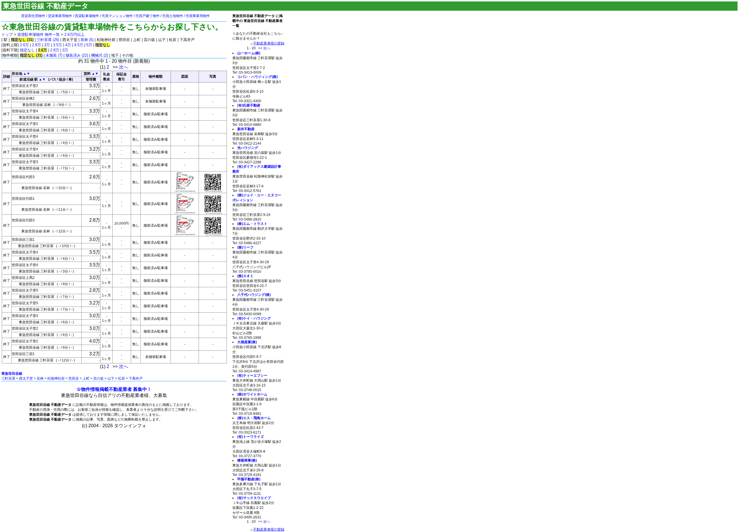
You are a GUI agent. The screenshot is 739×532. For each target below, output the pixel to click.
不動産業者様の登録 (268, 43)
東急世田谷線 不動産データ (46, 6)
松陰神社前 (56, 378)
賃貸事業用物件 (60, 16)
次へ (123, 67)
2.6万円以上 (74, 34)
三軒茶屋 (8, 378)
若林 (40, 378)
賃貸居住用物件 (33, 16)
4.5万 (78, 45)
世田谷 (73, 378)
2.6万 (24, 45)
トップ (7, 34)
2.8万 (36, 45)
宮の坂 (98, 378)
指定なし (27, 50)
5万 (89, 45)
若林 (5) (87, 40)
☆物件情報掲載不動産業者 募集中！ (114, 389)
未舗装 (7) (54, 55)
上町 (86, 378)
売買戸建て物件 (147, 16)
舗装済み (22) (77, 55)
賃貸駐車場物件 (87, 16)
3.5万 (57, 45)
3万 (47, 45)
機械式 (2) (99, 55)
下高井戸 (136, 378)
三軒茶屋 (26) (48, 40)
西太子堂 (26, 378)
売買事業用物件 (198, 16)
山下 (110, 378)
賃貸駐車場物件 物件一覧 (38, 34)
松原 (121, 378)
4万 (68, 45)
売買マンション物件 (117, 16)
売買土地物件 (172, 16)
